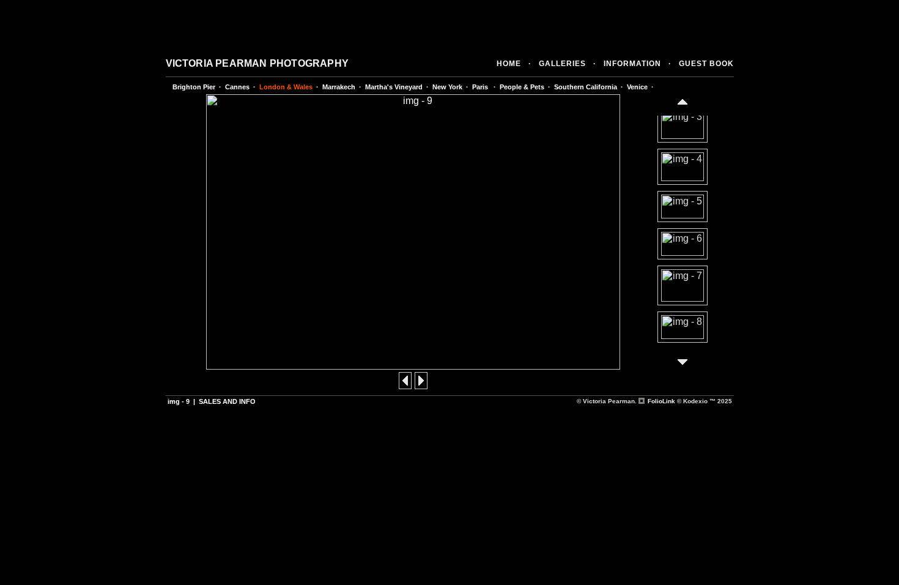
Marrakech (338, 87)
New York (447, 87)
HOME (509, 63)
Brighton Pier (193, 87)
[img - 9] (413, 366)
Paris (481, 87)
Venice (637, 87)
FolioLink (661, 401)
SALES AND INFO (227, 401)
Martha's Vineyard (394, 87)
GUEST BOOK (706, 63)
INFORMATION (632, 63)
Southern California (585, 87)
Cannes (237, 87)
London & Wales (286, 87)
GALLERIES (562, 63)
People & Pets (522, 87)
